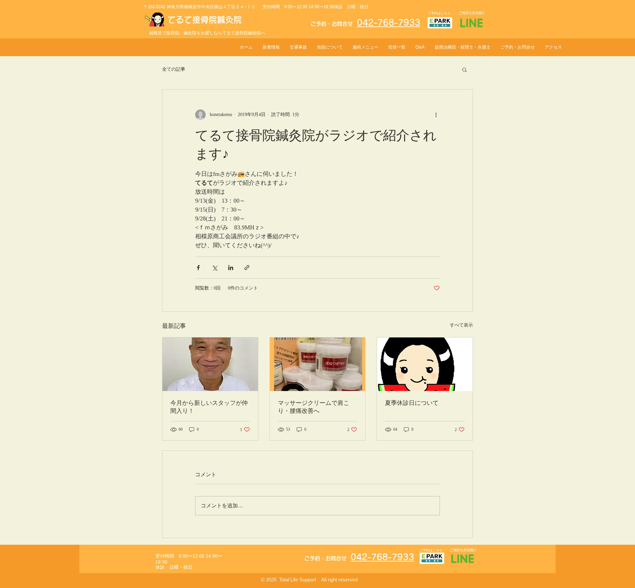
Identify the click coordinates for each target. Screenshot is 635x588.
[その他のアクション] (436, 115)
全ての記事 (173, 69)
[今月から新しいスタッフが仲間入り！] (210, 364)
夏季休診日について (412, 403)
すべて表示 (461, 325)
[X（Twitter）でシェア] (214, 267)
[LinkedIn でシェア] (231, 267)
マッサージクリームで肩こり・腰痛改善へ (313, 407)
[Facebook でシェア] (198, 267)
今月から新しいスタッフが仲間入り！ (209, 407)
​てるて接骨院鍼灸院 (204, 20)
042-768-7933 (388, 22)
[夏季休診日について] (425, 364)
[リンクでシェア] (247, 267)
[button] (464, 69)
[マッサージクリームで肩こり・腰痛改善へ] (317, 364)
